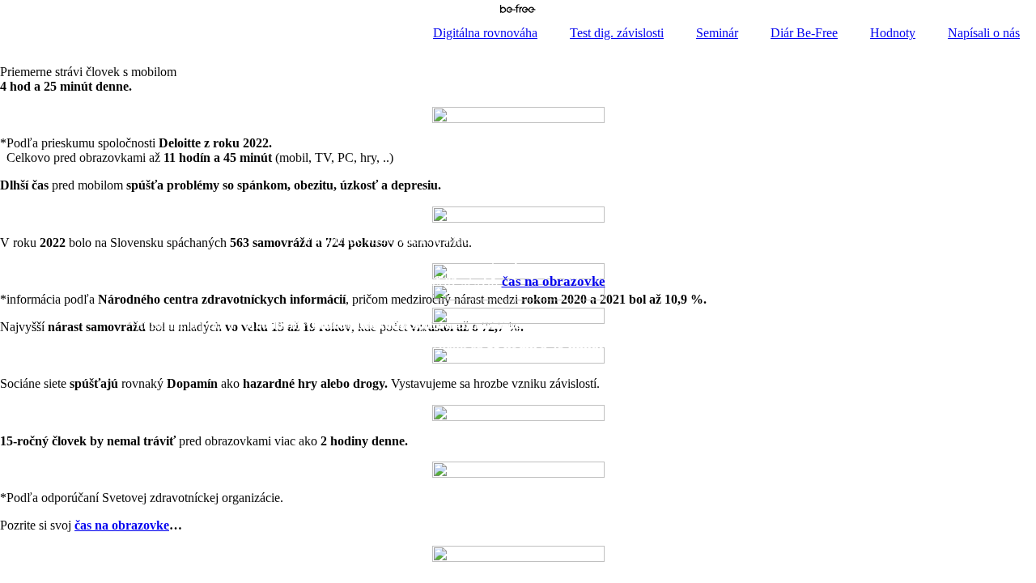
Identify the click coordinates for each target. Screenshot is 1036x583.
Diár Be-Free (804, 33)
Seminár (717, 33)
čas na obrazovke (553, 281)
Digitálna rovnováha (485, 33)
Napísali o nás (984, 33)
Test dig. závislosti (617, 33)
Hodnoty (892, 33)
